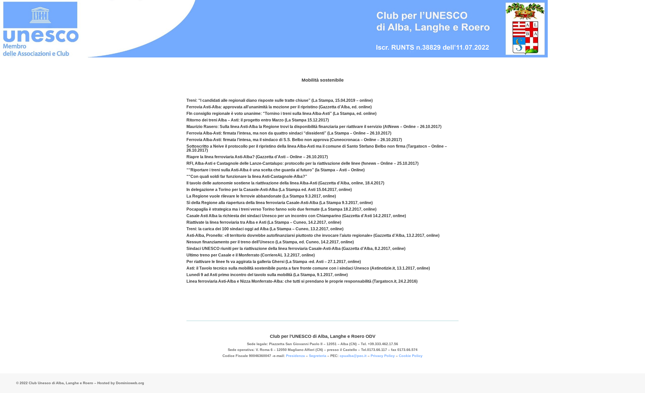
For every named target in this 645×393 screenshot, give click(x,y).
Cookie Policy (411, 356)
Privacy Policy (383, 356)
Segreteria (317, 356)
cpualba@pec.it (353, 356)
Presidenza (295, 356)
